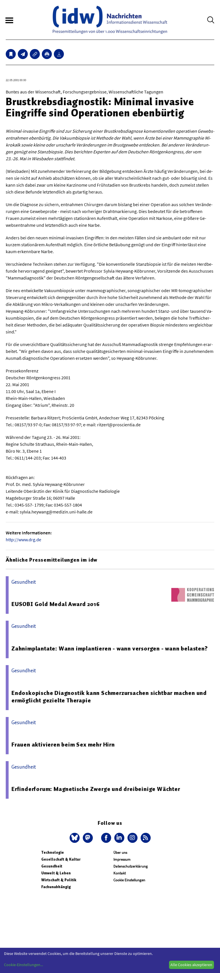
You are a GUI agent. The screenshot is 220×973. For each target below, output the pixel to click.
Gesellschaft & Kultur (60, 859)
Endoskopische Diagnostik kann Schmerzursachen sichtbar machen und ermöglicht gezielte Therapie (109, 697)
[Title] (35, 54)
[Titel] (11, 54)
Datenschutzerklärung (130, 866)
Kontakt (119, 873)
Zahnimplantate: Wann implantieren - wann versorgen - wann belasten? (109, 648)
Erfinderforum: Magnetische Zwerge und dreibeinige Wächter (95, 789)
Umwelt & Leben (56, 873)
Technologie (52, 852)
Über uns (120, 852)
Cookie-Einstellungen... (23, 964)
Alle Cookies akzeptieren (191, 964)
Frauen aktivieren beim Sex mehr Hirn (63, 744)
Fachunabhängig (56, 887)
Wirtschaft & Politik (58, 880)
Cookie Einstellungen (129, 880)
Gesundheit (51, 866)
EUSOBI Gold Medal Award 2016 (55, 604)
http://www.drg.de (23, 539)
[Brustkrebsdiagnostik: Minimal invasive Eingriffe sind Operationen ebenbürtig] (23, 54)
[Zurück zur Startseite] (110, 20)
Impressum (122, 859)
